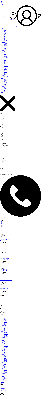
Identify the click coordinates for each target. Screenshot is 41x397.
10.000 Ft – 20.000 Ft (6, 366)
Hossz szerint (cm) (4, 350)
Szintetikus (5, 158)
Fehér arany (5, 338)
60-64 (4, 327)
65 (2, 139)
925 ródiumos (2, 225)
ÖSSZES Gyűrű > (5, 322)
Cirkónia (5, 143)
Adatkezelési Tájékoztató (3, 389)
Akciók (2, 383)
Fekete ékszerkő (6, 145)
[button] (5, 170)
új (1, 221)
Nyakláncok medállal (6, 346)
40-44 (4, 351)
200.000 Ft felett (5, 356)
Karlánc (4, 380)
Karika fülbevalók (5, 332)
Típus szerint (3, 318)
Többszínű (5, 339)
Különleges (3, 119)
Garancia (2, 386)
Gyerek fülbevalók (5, 335)
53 (2, 133)
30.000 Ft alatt (5, 329)
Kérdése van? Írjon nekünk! (3, 388)
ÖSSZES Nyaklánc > (6, 347)
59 (2, 136)
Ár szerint (3, 340)
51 (2, 132)
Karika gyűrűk (5, 319)
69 (2, 140)
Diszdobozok (2, 382)
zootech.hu (15, 391)
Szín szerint (3, 337)
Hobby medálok (5, 359)
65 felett (4, 328)
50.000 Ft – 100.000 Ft (6, 330)
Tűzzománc (5, 160)
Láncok (2, 342)
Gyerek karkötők (5, 370)
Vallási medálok (5, 360)
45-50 (4, 352)
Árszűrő (1, 113)
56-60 (4, 353)
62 (2, 138)
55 (2, 134)
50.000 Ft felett (5, 367)
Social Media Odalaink (3, 390)
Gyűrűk (5, 94)
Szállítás (2, 387)
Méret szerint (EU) (4, 325)
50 (2, 131)
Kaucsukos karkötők (6, 372)
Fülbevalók (2, 331)
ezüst (3, 124)
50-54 (4, 326)
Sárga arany (5, 323)
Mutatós (3, 118)
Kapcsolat (2, 3)
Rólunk (2, 0)
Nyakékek (5, 345)
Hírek (1, 1)
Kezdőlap (1, 94)
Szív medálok (5, 358)
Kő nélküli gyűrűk (5, 321)
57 (2, 135)
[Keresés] (4, 16)
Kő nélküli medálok (5, 361)
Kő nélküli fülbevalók (6, 336)
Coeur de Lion (3, 379)
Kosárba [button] (1, 266)
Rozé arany (5, 324)
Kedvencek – (2, 4)
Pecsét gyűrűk (5, 320)
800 (2, 127)
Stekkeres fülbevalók (6, 333)
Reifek (4, 371)
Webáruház (3, 94)
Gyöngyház (5, 147)
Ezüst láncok (5, 344)
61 (2, 137)
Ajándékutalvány (2, 2)
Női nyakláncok (5, 343)
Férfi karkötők (5, 369)
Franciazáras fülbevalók (6, 334)
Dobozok (4, 381)
